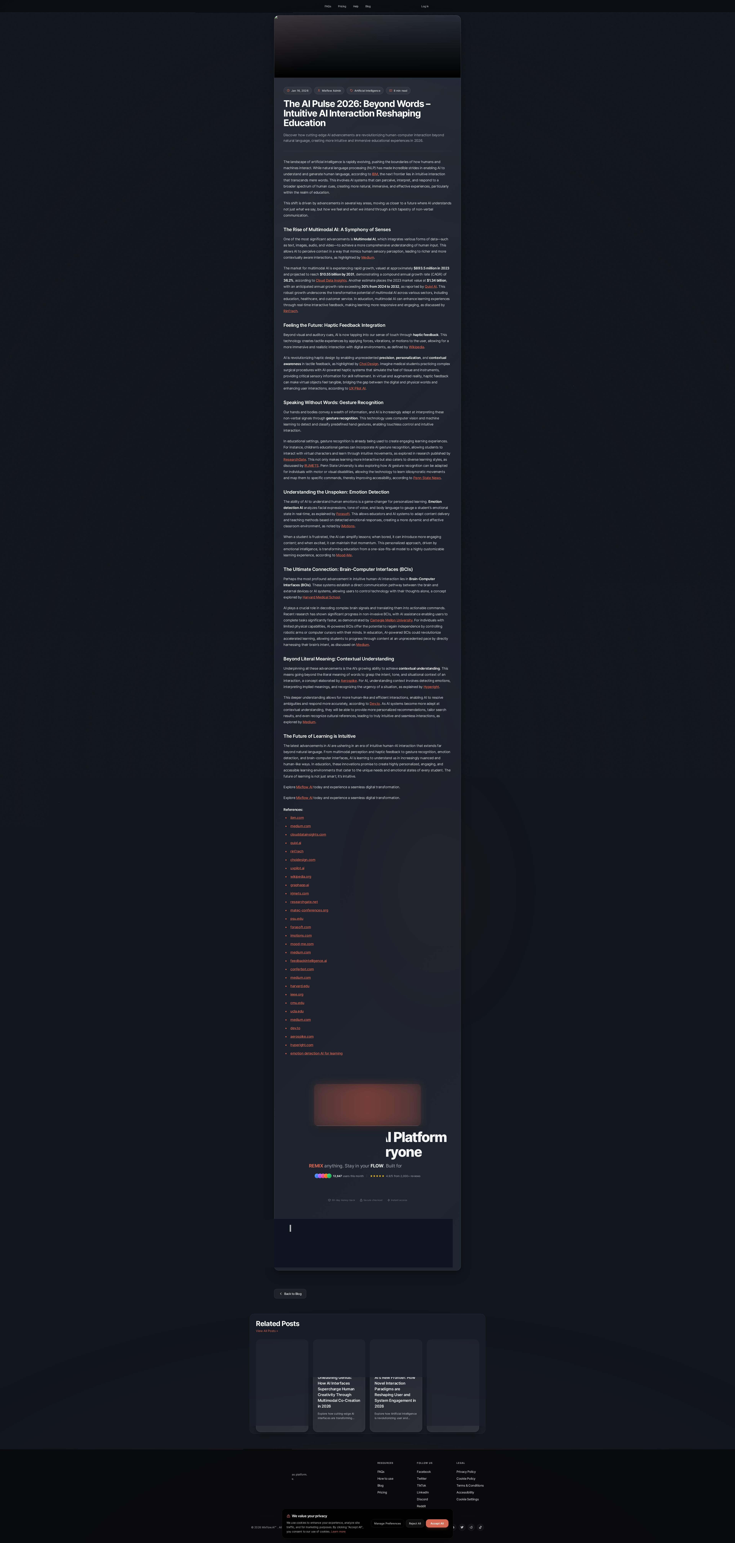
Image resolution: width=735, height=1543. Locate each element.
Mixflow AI (304, 787)
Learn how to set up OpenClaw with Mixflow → (367, 1110)
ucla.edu (297, 1011)
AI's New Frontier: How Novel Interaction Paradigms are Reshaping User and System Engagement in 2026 (395, 1392)
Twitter (421, 1478)
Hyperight (431, 687)
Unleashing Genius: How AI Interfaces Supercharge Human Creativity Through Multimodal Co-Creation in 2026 (339, 1392)
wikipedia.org (300, 877)
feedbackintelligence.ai (308, 961)
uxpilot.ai (297, 868)
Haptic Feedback (377, 1251)
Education (299, 1251)
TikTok (421, 1485)
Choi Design (368, 364)
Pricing (342, 6)
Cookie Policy (466, 1478)
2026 (347, 1258)
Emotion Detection (295, 1258)
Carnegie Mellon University (391, 620)
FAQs (328, 6)
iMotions (348, 526)
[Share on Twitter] (436, 1251)
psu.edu (296, 919)
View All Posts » (267, 1331)
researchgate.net (304, 902)
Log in (425, 6)
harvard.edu (300, 986)
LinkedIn (423, 1492)
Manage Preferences (387, 1523)
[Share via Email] (440, 1257)
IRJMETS (311, 466)
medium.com (300, 826)
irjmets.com (299, 893)
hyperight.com (301, 1045)
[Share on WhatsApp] (433, 1257)
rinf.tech (296, 851)
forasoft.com (300, 927)
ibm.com (297, 818)
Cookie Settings (468, 1499)
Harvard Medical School (321, 597)
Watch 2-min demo (395, 1188)
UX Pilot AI (357, 388)
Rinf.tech (290, 311)
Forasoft (343, 514)
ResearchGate (294, 459)
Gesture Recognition (402, 1251)
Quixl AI (431, 286)
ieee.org (296, 994)
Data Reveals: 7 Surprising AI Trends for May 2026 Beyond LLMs (453, 1383)
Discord (422, 1499)
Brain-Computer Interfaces (324, 1258)
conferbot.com (302, 969)
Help (356, 6)
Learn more (338, 1531)
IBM (375, 174)
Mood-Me (344, 555)
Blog (368, 6)
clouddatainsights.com (308, 834)
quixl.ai (295, 843)
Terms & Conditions (470, 1485)
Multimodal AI (355, 1251)
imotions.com (301, 935)
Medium (367, 257)
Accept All (437, 1523)
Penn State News (427, 478)
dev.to (295, 1028)
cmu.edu (297, 1003)
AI (287, 1251)
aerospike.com (302, 1036)
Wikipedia (416, 347)
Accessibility (465, 1492)
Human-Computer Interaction (326, 1251)
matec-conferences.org (309, 910)
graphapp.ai (299, 885)
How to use (385, 1478)
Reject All (415, 1523)
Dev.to (375, 704)
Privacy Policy (466, 1472)
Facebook (424, 1472)
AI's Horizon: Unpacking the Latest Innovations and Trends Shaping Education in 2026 (282, 1386)
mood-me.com (302, 944)
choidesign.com (302, 860)
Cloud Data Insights (331, 280)
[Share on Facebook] (443, 1251)
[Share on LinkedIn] (426, 1257)
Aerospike (349, 681)
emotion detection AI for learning (316, 1053)
